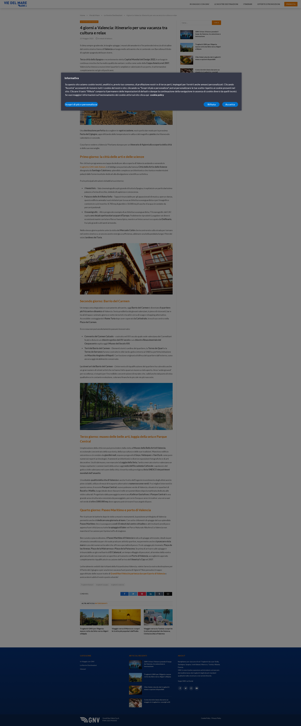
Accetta (230, 104)
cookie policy (157, 95)
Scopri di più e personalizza (81, 104)
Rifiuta (212, 104)
